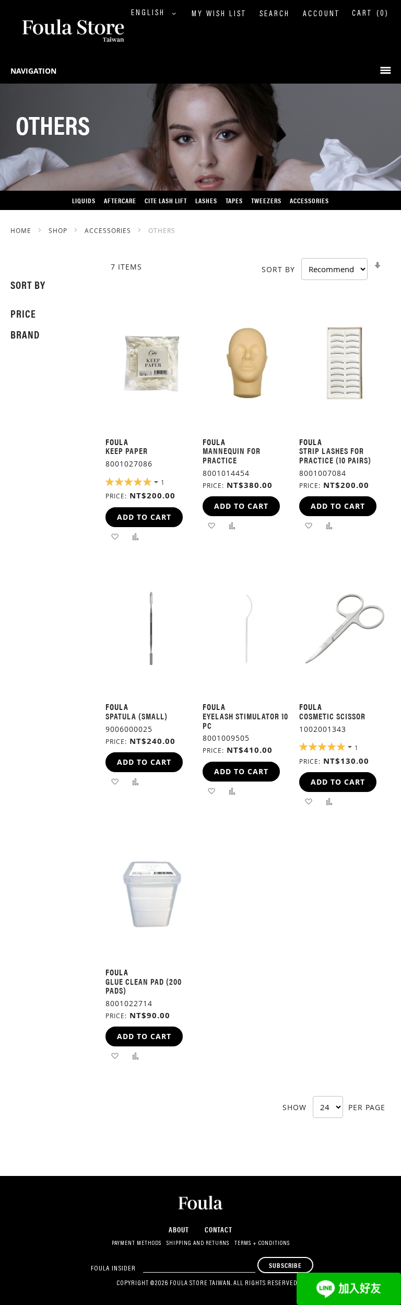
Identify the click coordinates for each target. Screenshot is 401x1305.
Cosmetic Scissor (332, 716)
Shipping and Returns (198, 1243)
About (179, 1229)
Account (321, 14)
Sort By (278, 269)
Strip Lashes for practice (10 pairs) (335, 455)
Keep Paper (126, 451)
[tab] (47, 285)
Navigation (33, 71)
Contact (218, 1229)
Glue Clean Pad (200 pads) (143, 986)
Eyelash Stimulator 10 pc (245, 720)
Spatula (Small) (136, 716)
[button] (156, 14)
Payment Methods (136, 1243)
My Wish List (219, 14)
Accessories (109, 230)
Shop (59, 230)
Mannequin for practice (232, 455)
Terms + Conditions (262, 1243)
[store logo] (62, 31)
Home (21, 230)
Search (275, 14)
